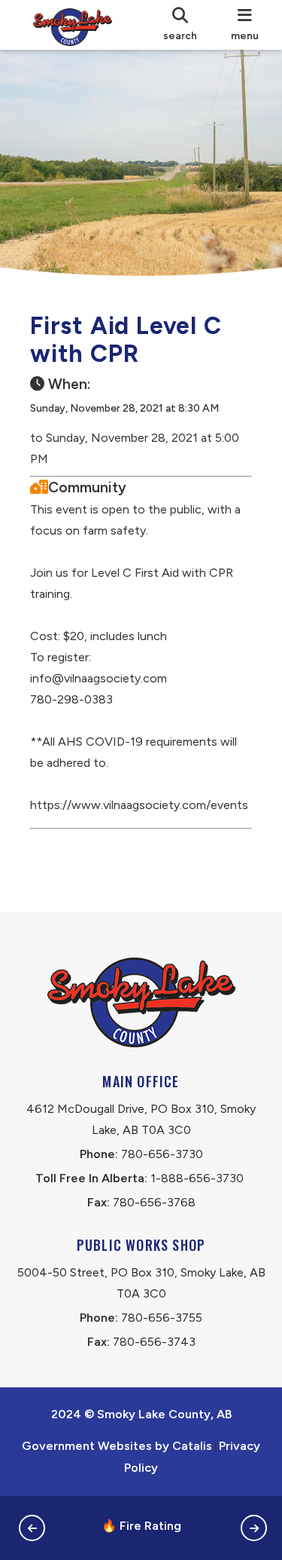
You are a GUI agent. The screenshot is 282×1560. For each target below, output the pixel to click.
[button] (32, 1528)
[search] (179, 25)
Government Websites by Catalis (117, 1446)
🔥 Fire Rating (141, 1526)
